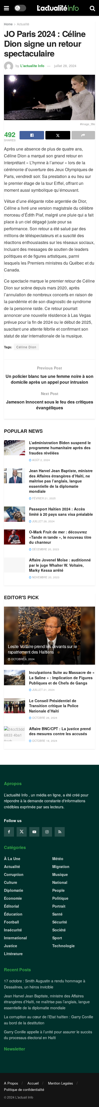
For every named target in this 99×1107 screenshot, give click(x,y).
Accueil (33, 1083)
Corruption (13, 874)
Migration (60, 866)
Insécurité (13, 929)
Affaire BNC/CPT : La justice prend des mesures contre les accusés (60, 731)
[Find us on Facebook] (9, 832)
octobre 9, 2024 (22, 659)
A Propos (11, 1083)
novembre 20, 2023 (45, 577)
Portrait (58, 906)
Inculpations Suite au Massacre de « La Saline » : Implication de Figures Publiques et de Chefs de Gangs (62, 677)
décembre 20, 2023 (45, 549)
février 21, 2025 (43, 498)
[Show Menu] (6, 8)
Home (8, 24)
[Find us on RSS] (60, 832)
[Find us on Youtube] (34, 832)
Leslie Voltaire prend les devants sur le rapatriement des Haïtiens (42, 649)
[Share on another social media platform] (83, 135)
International (15, 937)
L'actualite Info (32, 65)
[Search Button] (92, 8)
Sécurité (59, 922)
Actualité (23, 24)
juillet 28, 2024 (65, 65)
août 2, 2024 (40, 460)
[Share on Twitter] (57, 135)
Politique (60, 898)
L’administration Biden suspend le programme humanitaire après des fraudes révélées (60, 448)
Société (59, 929)
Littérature (13, 953)
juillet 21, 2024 (43, 690)
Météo (57, 858)
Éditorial (11, 906)
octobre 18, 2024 (44, 741)
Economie (13, 898)
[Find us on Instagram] (47, 832)
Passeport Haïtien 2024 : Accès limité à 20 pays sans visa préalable (61, 511)
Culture (10, 882)
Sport (57, 937)
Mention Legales (60, 1083)
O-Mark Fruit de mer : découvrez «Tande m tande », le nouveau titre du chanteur (60, 537)
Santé (57, 914)
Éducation (13, 914)
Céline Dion (26, 347)
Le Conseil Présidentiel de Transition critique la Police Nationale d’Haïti (53, 706)
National (59, 882)
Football (11, 922)
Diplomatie (13, 890)
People (58, 890)
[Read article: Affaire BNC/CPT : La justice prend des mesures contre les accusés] (14, 733)
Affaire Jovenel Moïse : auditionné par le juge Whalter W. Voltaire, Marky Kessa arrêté (60, 565)
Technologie (63, 945)
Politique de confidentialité (24, 1089)
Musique (60, 874)
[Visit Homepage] (57, 7)
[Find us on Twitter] (22, 832)
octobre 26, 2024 (44, 718)
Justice (10, 945)
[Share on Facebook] (32, 135)
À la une (12, 858)
